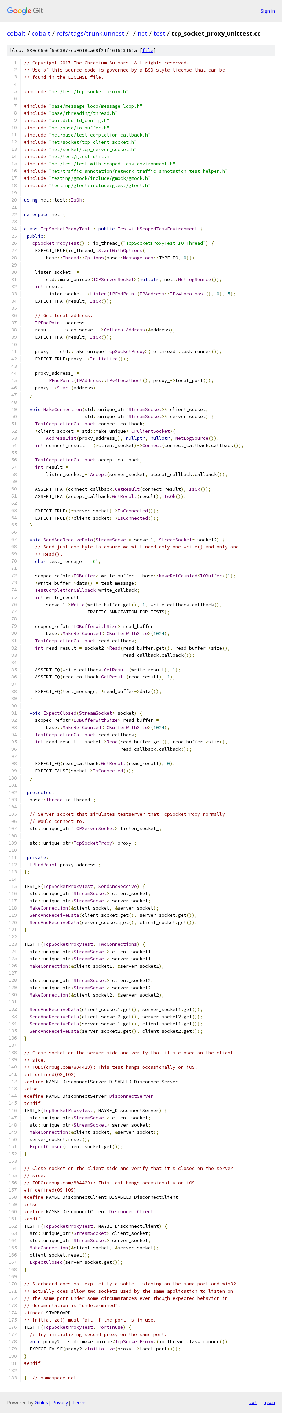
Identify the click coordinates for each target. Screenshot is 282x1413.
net (143, 33)
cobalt (16, 33)
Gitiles (41, 1402)
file (147, 50)
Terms (79, 1402)
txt (253, 1402)
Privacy (60, 1402)
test (159, 33)
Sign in (268, 11)
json (269, 1402)
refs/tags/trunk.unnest (90, 33)
